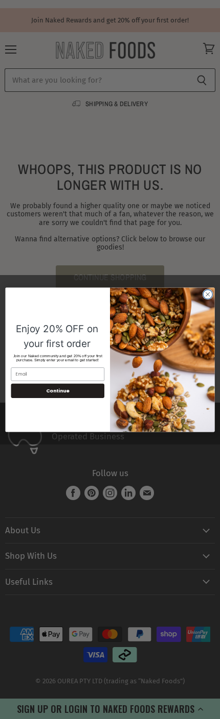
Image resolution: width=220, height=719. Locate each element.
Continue (58, 390)
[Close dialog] (207, 294)
